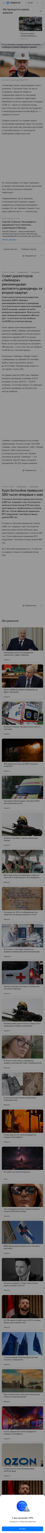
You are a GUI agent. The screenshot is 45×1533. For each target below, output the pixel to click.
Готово (22, 1529)
